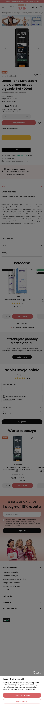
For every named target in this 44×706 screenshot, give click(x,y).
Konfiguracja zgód (22, 701)
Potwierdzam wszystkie (22, 695)
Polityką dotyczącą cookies (11, 684)
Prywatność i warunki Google (26, 689)
